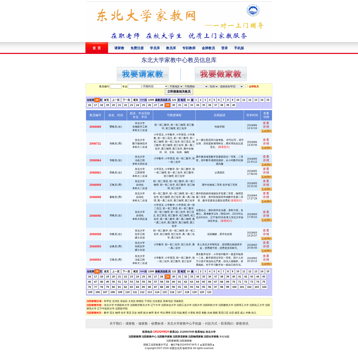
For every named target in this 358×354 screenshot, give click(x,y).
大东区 (132, 301)
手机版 (239, 48)
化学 (123, 312)
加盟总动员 (175, 348)
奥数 (204, 312)
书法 (162, 312)
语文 (112, 312)
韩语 (198, 312)
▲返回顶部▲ (207, 344)
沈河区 (116, 301)
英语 (128, 312)
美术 (156, 312)
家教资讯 (242, 323)
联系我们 (227, 323)
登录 (224, 48)
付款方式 (211, 323)
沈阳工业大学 (184, 305)
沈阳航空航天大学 (140, 305)
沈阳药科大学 (210, 305)
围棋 (215, 312)
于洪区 (148, 301)
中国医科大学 (122, 305)
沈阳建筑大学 (225, 305)
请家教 (119, 48)
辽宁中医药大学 (106, 308)
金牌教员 (208, 48)
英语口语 (223, 312)
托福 (179, 312)
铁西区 (140, 301)
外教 (248, 312)
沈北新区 (157, 301)
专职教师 (189, 48)
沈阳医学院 (121, 308)
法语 (231, 312)
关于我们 (116, 323)
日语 (173, 312)
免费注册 (137, 48)
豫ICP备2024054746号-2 (185, 344)
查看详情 (266, 124)
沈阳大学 (197, 305)
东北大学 (109, 305)
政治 (145, 312)
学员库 (155, 48)
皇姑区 (124, 301)
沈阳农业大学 (168, 305)
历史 (134, 312)
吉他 (209, 312)
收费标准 (157, 323)
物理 (117, 312)
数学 (106, 312)
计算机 (191, 312)
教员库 (171, 48)
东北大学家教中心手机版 (184, 323)
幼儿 (253, 312)
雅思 (184, 312)
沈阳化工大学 (256, 305)
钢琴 (151, 312)
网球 (168, 312)
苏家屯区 (168, 301)
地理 (140, 312)
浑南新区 (179, 301)
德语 (237, 312)
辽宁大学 (156, 305)
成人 (242, 312)
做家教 (143, 323)
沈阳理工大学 (241, 305)
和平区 (107, 301)
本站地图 (224, 336)
